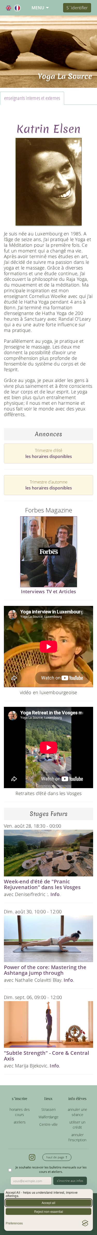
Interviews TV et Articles (48, 591)
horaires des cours (20, 1112)
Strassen (48, 1109)
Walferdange (48, 1116)
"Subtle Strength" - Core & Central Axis (46, 1055)
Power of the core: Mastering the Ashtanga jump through (45, 970)
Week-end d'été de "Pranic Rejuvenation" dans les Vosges (42, 884)
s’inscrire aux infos (70, 1180)
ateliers (20, 1122)
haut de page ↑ (57, 1157)
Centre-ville (48, 1124)
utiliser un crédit (77, 1125)
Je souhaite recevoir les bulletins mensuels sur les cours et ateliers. (51, 1169)
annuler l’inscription (77, 1137)
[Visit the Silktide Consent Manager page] (85, 1223)
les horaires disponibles (48, 456)
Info (55, 894)
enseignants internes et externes (32, 97)
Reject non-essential (48, 1211)
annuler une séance (77, 1112)
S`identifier (77, 8)
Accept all (48, 1202)
